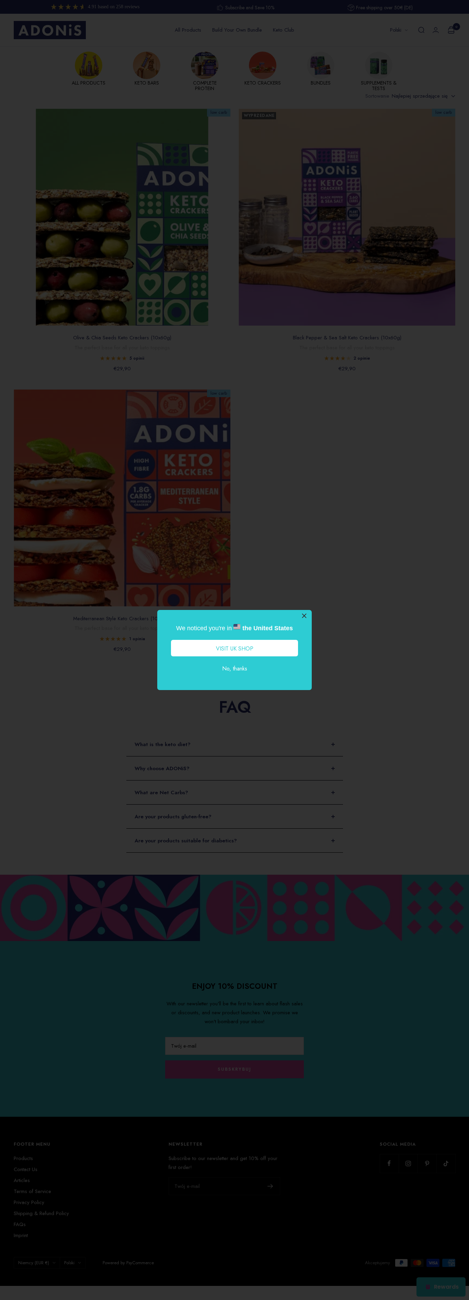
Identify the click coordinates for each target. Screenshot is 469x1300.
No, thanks (234, 669)
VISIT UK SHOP (234, 649)
